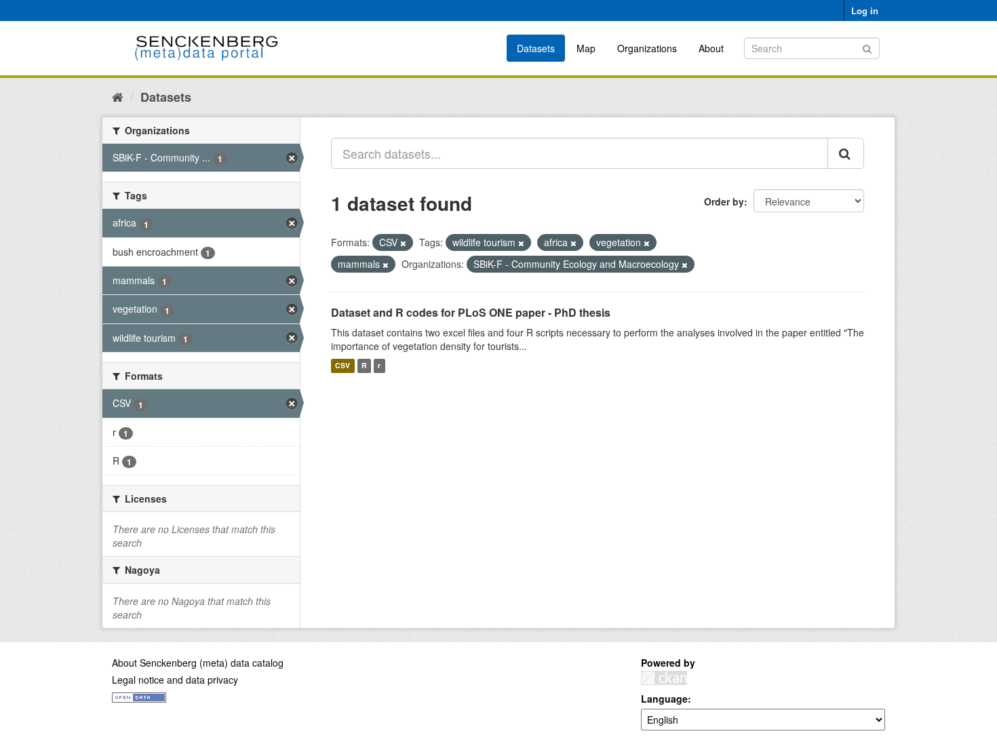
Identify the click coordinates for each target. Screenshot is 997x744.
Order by (724, 201)
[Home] (117, 96)
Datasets (536, 48)
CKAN (664, 678)
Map (585, 48)
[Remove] (403, 242)
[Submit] (867, 47)
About (711, 48)
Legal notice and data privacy (175, 679)
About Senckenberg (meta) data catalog (198, 662)
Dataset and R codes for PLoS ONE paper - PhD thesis (470, 312)
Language (664, 698)
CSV (342, 366)
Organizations (647, 48)
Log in (864, 10)
